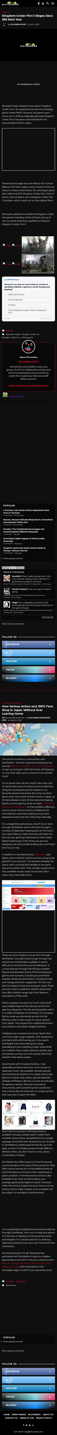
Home (7, 1414)
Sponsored (15, 702)
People (5, 568)
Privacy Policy (44, 1418)
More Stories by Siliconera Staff (28, 386)
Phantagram (28, 338)
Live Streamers (15, 300)
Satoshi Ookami (19, 589)
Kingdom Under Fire (31, 334)
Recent (12, 568)
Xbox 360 (5, 12)
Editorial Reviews (16, 294)
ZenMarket (40, 854)
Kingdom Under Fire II (12, 338)
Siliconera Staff (18, 24)
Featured (6, 702)
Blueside (10, 334)
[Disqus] (28, 425)
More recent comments (13, 624)
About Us (48, 1414)
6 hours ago (46, 584)
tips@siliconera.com (33, 1431)
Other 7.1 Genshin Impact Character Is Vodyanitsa (22, 584)
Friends (11, 305)
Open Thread (19, 1414)
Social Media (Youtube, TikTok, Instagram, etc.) (27, 311)
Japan (18, 334)
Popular (20, 568)
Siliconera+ (34, 1414)
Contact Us (11, 1418)
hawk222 (16, 576)
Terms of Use (27, 1418)
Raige (14, 602)
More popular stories (13, 558)
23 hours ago (16, 597)
